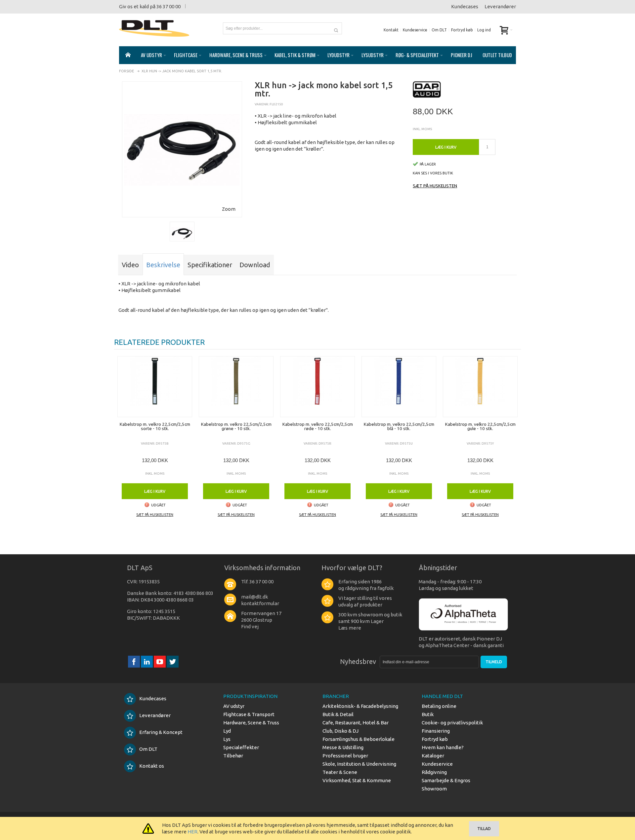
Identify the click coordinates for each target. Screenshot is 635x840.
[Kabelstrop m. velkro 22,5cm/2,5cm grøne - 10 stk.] (236, 386)
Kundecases (464, 6)
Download (254, 265)
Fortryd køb (462, 30)
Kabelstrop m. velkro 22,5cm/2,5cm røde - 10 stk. (317, 426)
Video (130, 265)
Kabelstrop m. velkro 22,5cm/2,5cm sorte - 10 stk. (155, 426)
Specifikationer (210, 265)
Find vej (250, 626)
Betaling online (439, 706)
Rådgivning (434, 772)
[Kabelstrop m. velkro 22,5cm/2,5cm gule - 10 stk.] (480, 386)
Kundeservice (415, 30)
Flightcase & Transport (249, 714)
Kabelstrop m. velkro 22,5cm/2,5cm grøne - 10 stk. (236, 426)
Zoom (228, 209)
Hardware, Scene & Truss (251, 722)
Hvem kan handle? (443, 747)
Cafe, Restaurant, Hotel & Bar (355, 722)
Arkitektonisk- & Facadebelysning (360, 706)
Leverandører (500, 6)
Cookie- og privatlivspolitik (452, 722)
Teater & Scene (339, 772)
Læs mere (349, 628)
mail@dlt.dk (254, 597)
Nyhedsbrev (358, 661)
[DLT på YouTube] (160, 661)
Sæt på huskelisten (435, 185)
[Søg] (336, 28)
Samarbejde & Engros (446, 780)
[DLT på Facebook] (134, 661)
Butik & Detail (338, 714)
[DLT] (154, 28)
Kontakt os (151, 766)
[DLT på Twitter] (173, 661)
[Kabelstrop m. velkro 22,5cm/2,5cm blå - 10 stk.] (398, 386)
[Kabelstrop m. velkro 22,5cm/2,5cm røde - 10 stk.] (317, 386)
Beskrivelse (163, 265)
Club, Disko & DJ (340, 731)
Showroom (434, 788)
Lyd (227, 731)
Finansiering (436, 731)
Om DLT (439, 30)
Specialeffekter (241, 747)
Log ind (484, 30)
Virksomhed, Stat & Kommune (356, 780)
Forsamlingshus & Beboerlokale (358, 739)
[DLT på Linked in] (147, 661)
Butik (428, 714)
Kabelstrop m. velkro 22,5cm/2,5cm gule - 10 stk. (480, 426)
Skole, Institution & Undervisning (359, 764)
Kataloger (433, 755)
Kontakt (391, 30)
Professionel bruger (345, 755)
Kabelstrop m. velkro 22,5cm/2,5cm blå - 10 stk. (399, 426)
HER (192, 831)
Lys (227, 739)
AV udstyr (233, 706)
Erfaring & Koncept (161, 732)
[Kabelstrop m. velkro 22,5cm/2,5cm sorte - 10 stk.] (154, 386)
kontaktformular (260, 603)
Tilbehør (233, 755)
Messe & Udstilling (342, 747)
